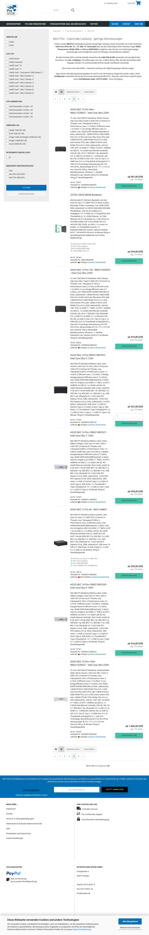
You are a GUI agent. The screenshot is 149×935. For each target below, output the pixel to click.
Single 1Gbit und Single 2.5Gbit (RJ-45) (25, 137)
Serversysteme (13, 24)
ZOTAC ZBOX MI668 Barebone (86, 194)
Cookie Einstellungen (14, 838)
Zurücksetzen (26, 194)
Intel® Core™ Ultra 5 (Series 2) (21, 86)
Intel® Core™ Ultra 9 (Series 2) (21, 93)
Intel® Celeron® (15, 62)
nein (11, 171)
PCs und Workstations (35, 24)
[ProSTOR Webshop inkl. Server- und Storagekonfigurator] (21, 10)
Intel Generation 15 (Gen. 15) (21, 117)
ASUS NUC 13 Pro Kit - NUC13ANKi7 (88, 509)
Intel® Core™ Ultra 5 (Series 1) (21, 76)
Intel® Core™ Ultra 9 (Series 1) (21, 83)
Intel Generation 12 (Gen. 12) (21, 106)
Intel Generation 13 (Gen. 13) (21, 110)
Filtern (26, 187)
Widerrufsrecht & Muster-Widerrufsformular (24, 824)
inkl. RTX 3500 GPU (17, 177)
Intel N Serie (14, 59)
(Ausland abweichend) (97, 187)
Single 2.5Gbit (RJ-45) (18, 140)
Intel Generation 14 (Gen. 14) (21, 113)
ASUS (11, 42)
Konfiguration (129, 186)
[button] (56, 92)
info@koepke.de (83, 893)
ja (10, 157)
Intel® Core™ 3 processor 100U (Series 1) (26, 72)
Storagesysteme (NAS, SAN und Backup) (68, 24)
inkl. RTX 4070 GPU (17, 174)
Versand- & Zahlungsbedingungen (20, 819)
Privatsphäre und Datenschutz (18, 833)
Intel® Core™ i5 (15, 65)
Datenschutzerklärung (81, 929)
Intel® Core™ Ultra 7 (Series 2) (21, 89)
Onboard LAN (12, 125)
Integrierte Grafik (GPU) (18, 152)
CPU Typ (10, 54)
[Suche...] (73, 10)
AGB (8, 828)
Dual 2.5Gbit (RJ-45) (17, 144)
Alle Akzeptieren (130, 921)
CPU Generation (14, 101)
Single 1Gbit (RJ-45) (17, 130)
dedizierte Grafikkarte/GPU (20, 166)
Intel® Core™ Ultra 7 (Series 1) (21, 79)
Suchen (114, 24)
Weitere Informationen (130, 927)
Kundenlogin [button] (111, 3)
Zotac (11, 45)
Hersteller (11, 37)
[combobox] (73, 92)
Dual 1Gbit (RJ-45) (16, 133)
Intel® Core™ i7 (15, 69)
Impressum (11, 809)
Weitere (94, 24)
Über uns (139, 24)
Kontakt (126, 24)
